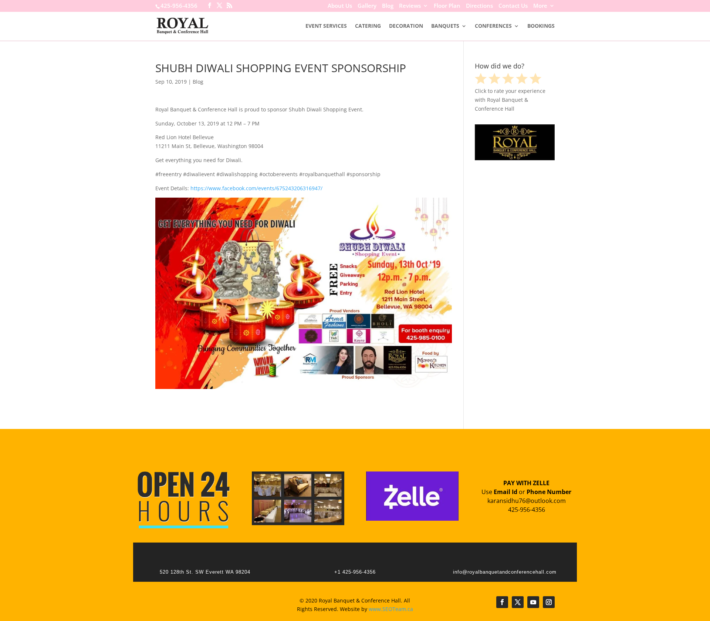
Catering (368, 26)
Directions (479, 6)
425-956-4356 (178, 5)
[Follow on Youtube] (533, 602)
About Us (340, 6)
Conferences (493, 26)
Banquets (445, 26)
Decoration (406, 26)
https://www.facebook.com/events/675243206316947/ (256, 188)
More (540, 6)
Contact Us (513, 6)
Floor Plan (447, 6)
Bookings (541, 26)
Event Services (326, 26)
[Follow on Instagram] (549, 602)
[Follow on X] (518, 602)
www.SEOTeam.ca (391, 608)
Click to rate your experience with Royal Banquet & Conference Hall (510, 99)
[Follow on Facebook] (502, 602)
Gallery (367, 6)
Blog (387, 6)
